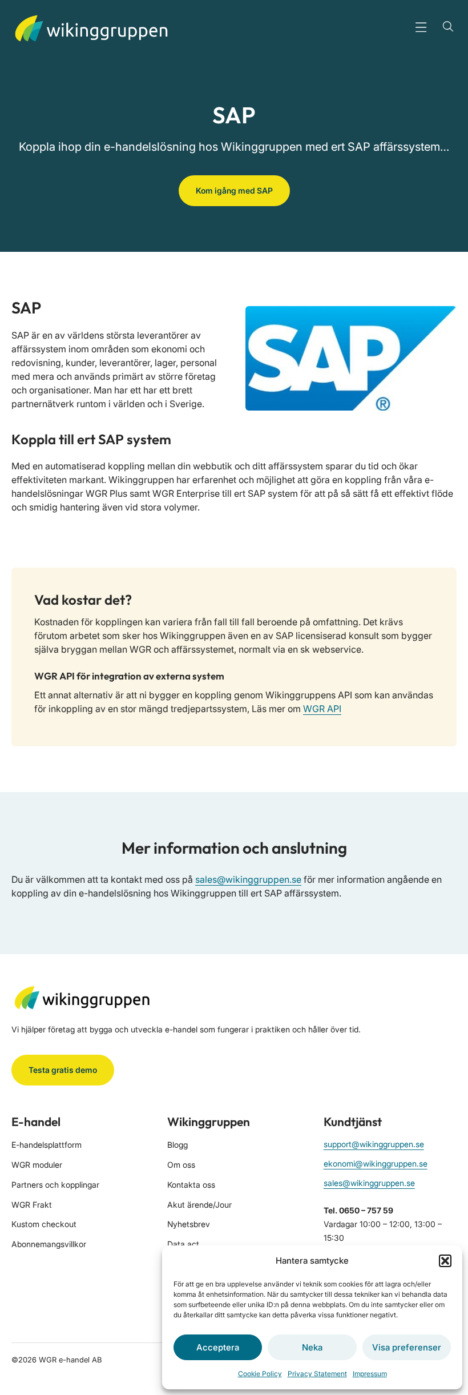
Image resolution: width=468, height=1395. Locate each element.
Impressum (370, 1373)
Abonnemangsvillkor (48, 1244)
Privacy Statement (317, 1373)
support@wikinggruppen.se (374, 1144)
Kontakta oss (191, 1184)
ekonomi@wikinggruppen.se (375, 1163)
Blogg (177, 1144)
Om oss (181, 1164)
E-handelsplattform (46, 1144)
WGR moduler (36, 1164)
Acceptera (217, 1347)
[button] (445, 1261)
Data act (183, 1244)
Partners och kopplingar (55, 1184)
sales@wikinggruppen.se (248, 879)
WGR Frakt (31, 1204)
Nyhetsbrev (188, 1224)
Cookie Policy (260, 1373)
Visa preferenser (406, 1347)
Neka (312, 1347)
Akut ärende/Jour (199, 1204)
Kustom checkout (43, 1224)
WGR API (322, 708)
